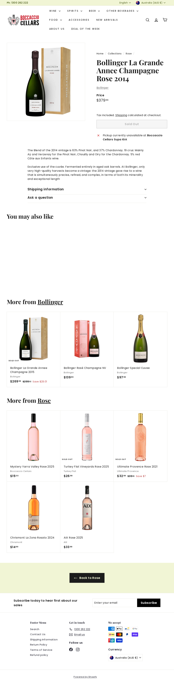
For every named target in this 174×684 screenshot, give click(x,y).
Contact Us (37, 634)
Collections (114, 53)
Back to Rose (89, 578)
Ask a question (40, 197)
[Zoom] (46, 82)
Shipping (121, 115)
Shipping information (46, 189)
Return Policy (38, 644)
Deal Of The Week (85, 29)
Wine (53, 11)
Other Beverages (121, 11)
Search (34, 629)
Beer (93, 11)
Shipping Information (44, 639)
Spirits (73, 11)
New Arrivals (107, 20)
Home (100, 53)
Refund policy (39, 655)
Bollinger (103, 88)
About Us (57, 29)
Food (54, 20)
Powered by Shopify (85, 676)
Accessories (79, 20)
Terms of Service (41, 650)
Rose (129, 53)
